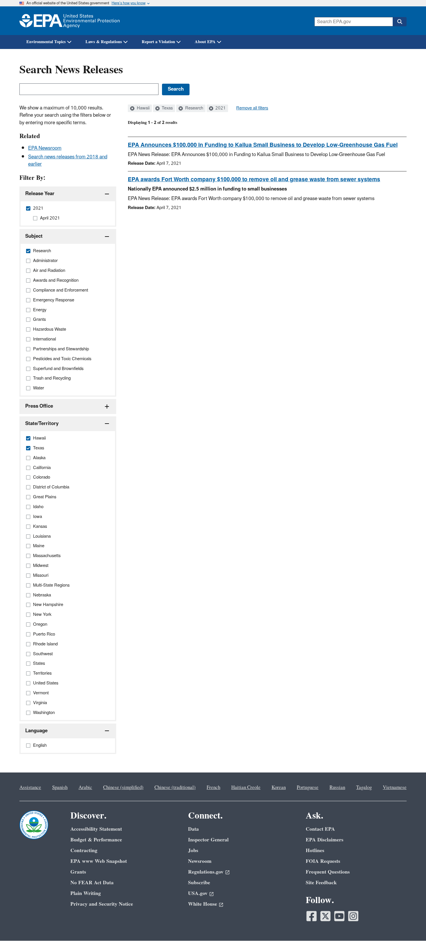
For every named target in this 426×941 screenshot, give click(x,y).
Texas (167, 108)
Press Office (39, 406)
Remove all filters (252, 108)
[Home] (69, 20)
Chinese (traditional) (175, 787)
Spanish (60, 787)
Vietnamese (395, 787)
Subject (34, 236)
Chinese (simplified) (123, 787)
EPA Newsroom (44, 148)
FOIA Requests (323, 861)
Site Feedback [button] (321, 883)
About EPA (205, 41)
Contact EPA (320, 829)
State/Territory (42, 423)
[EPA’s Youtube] (339, 916)
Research (193, 108)
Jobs (193, 850)
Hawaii (143, 108)
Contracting (83, 850)
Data (193, 829)
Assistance (30, 787)
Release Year (39, 193)
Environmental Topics (46, 41)
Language (36, 731)
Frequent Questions (328, 872)
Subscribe (199, 883)
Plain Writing (85, 893)
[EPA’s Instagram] (353, 916)
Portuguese (307, 787)
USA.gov (197, 893)
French (213, 787)
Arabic (85, 787)
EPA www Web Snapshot (98, 861)
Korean (279, 787)
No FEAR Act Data (92, 883)
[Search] (400, 21)
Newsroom (200, 861)
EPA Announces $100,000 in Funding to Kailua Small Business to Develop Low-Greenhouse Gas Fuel (263, 145)
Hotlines (315, 850)
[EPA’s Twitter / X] (325, 916)
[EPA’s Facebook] (311, 916)
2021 (220, 108)
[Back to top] (410, 925)
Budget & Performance (96, 840)
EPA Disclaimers (324, 840)
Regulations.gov (205, 872)
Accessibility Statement (96, 829)
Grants (78, 872)
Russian (337, 787)
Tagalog (364, 787)
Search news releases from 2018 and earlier (67, 160)
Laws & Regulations (103, 41)
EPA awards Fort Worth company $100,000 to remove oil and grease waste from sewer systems (254, 179)
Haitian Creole (246, 787)
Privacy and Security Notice (101, 904)
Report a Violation (158, 41)
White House (202, 904)
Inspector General (208, 840)
